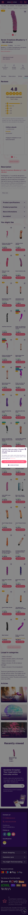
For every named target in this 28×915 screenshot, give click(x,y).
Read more (12, 458)
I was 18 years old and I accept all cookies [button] (14, 461)
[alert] (14, 457)
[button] (14, 465)
